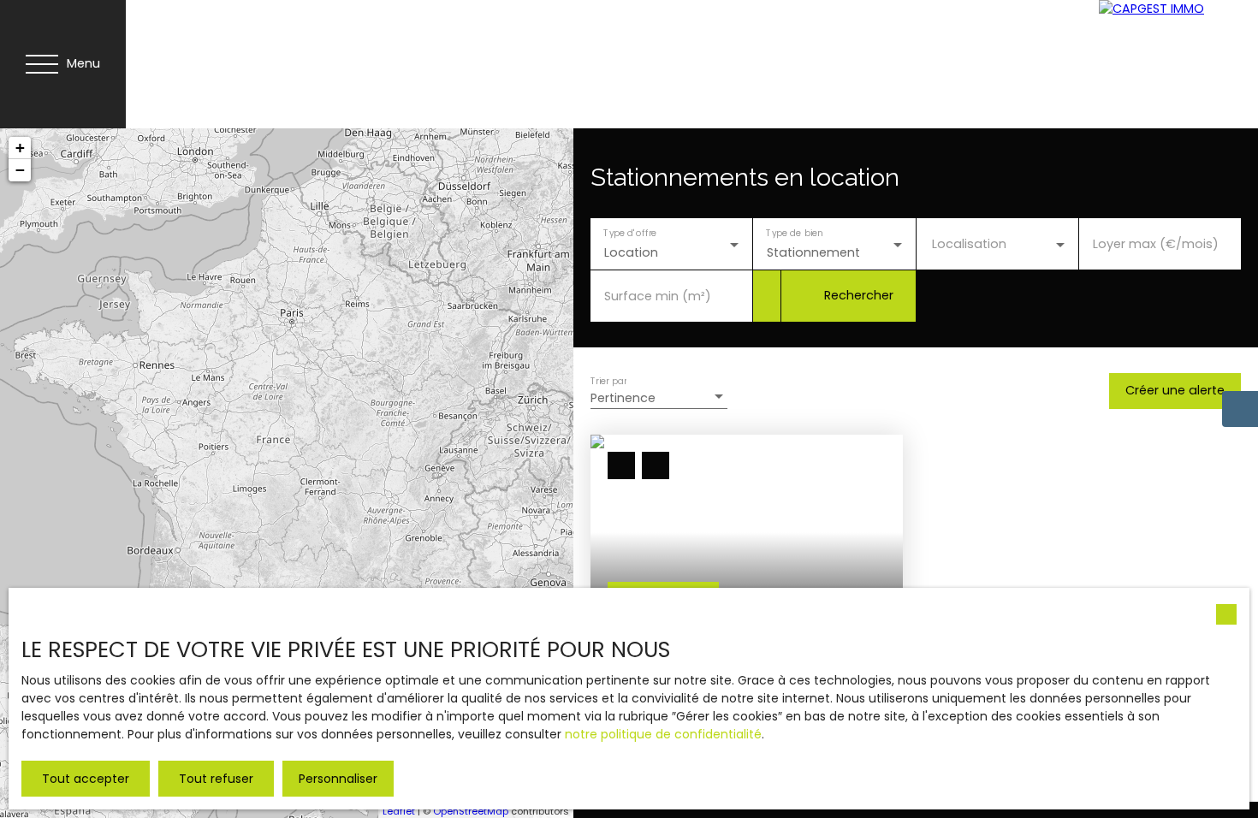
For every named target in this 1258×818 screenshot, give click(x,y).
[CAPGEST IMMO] (1163, 64)
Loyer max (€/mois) (1156, 244)
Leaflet (399, 811)
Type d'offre (629, 232)
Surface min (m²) (657, 296)
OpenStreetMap (470, 811)
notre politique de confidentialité (663, 734)
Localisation (969, 244)
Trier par (608, 380)
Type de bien (795, 232)
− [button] (20, 170)
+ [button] (20, 148)
